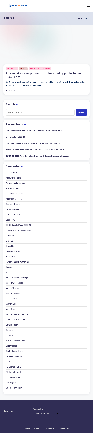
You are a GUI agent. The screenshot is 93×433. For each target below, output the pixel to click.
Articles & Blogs (12, 188)
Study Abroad (11, 346)
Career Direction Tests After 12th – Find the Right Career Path (34, 131)
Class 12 (23, 68)
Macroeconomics (13, 293)
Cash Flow (10, 220)
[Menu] (88, 6)
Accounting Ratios (13, 178)
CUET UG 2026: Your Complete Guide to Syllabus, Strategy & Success (37, 156)
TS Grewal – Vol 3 (13, 372)
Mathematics (11, 299)
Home (80, 18)
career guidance (12, 209)
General (9, 267)
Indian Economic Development (19, 278)
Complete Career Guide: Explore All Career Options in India (33, 143)
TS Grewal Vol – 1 (13, 377)
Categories (38, 409)
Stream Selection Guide (16, 341)
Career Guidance (13, 215)
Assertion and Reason (15, 194)
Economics (10, 257)
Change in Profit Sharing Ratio (18, 230)
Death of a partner (13, 251)
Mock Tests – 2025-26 (15, 137)
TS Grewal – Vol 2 (13, 367)
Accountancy (12, 68)
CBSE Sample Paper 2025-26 (18, 225)
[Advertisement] (46, 42)
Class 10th (10, 236)
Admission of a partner (15, 183)
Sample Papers (12, 325)
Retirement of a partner (15, 320)
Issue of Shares (12, 288)
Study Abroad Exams (15, 351)
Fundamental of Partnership (40, 68)
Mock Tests (11, 309)
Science (9, 330)
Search (10, 104)
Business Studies (13, 204)
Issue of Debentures (14, 283)
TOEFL (9, 362)
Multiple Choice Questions (17, 314)
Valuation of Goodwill (14, 388)
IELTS (8, 272)
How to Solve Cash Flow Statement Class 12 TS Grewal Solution (35, 150)
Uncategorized (12, 383)
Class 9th (10, 246)
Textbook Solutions (14, 356)
